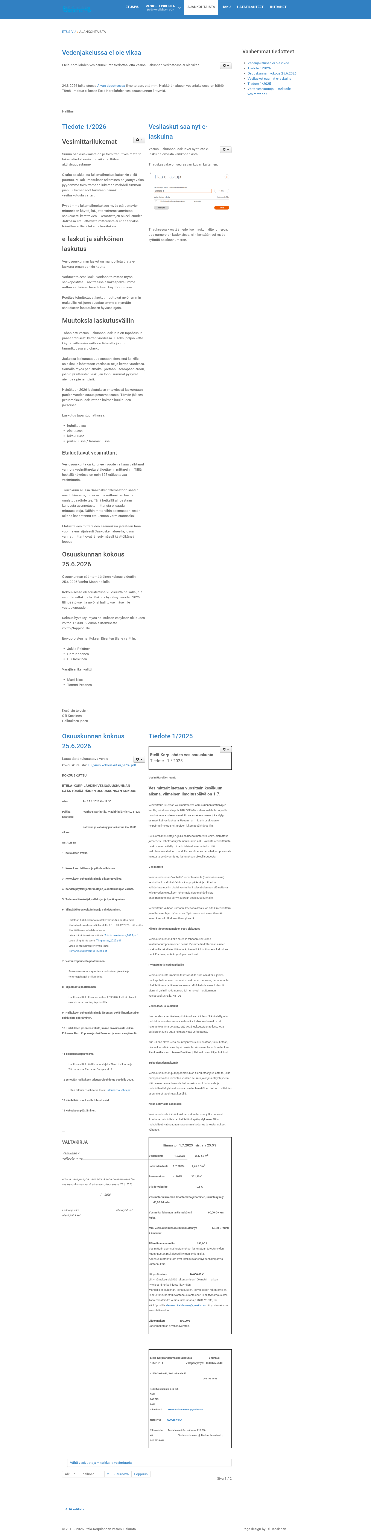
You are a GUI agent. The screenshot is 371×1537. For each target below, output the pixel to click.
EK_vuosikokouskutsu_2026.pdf (112, 765)
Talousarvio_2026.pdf (118, 1090)
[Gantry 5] (77, 9)
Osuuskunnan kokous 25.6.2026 (272, 73)
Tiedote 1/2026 (84, 126)
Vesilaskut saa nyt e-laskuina (270, 78)
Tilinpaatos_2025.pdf (108, 940)
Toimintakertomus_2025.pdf (121, 935)
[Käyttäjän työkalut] (226, 65)
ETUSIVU (69, 32)
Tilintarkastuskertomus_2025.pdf (87, 950)
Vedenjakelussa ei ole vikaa (101, 52)
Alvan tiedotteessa (111, 86)
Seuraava (121, 1474)
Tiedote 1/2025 (171, 736)
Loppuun (141, 1474)
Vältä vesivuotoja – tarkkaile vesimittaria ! (102, 1463)
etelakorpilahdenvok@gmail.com (185, 1305)
